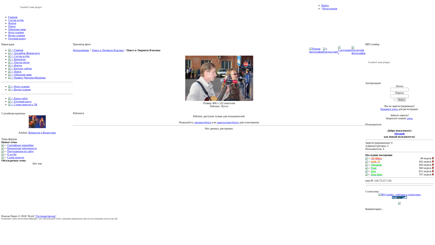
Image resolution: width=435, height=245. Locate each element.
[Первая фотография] (316, 51)
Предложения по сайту (20, 151)
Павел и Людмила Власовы (108, 50)
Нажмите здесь (389, 109)
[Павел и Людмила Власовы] (219, 100)
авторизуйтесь (203, 122)
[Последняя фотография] (358, 53)
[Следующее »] (345, 53)
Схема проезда (15, 157)
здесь (410, 118)
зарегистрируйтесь (228, 122)
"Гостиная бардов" (45, 216)
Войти (325, 5)
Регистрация (330, 8)
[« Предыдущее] (330, 51)
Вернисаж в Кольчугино (42, 132)
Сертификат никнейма (20, 145)
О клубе (11, 154)
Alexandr (399, 133)
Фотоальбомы (81, 50)
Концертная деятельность (22, 148)
